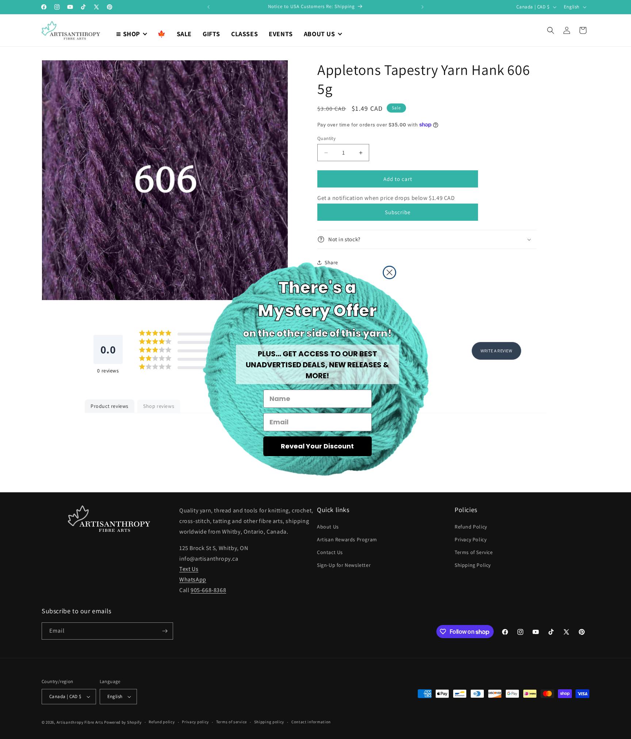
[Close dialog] (389, 272)
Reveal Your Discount (317, 446)
